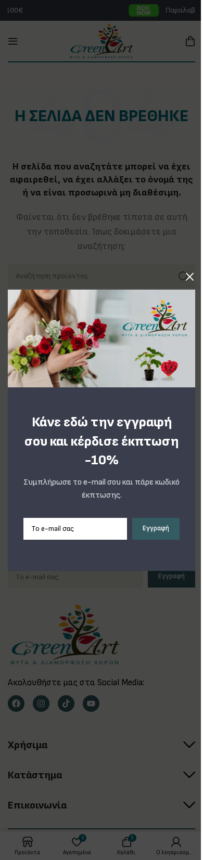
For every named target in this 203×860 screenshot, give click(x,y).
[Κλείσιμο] (190, 277)
